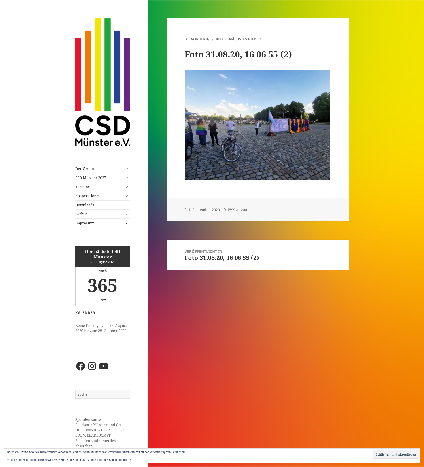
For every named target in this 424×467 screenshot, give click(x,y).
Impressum (85, 223)
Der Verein (84, 168)
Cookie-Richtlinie (120, 460)
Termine (82, 186)
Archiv (81, 214)
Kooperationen (87, 195)
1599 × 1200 (237, 209)
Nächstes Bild (242, 39)
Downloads (84, 205)
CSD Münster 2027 (90, 177)
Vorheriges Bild (207, 39)
